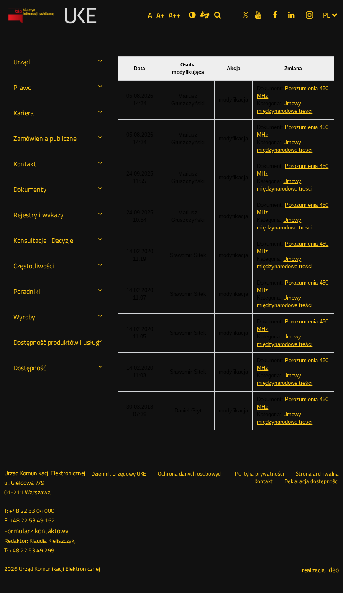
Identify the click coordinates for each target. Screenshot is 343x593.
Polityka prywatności (259, 474)
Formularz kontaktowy (36, 531)
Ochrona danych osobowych (190, 474)
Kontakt (263, 481)
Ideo (333, 570)
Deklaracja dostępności (311, 481)
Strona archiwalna (317, 474)
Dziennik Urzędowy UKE (118, 474)
